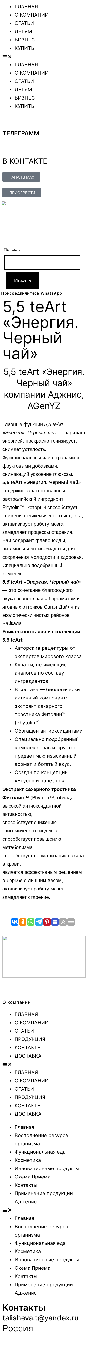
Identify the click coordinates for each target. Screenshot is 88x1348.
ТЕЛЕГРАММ (20, 133)
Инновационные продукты (47, 1168)
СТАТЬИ (24, 23)
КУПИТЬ (24, 48)
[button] (44, 56)
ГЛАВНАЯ (26, 7)
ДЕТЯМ (23, 31)
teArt (58, 424)
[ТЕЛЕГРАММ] (8, 121)
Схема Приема (32, 1177)
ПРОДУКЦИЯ (30, 1039)
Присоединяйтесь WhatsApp (31, 293)
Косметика (28, 1160)
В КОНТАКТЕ (24, 161)
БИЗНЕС (25, 40)
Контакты (26, 1185)
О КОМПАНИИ (32, 15)
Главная (24, 1127)
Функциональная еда (40, 1152)
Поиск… (12, 249)
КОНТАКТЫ (28, 1047)
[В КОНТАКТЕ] (8, 148)
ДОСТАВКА (28, 1056)
